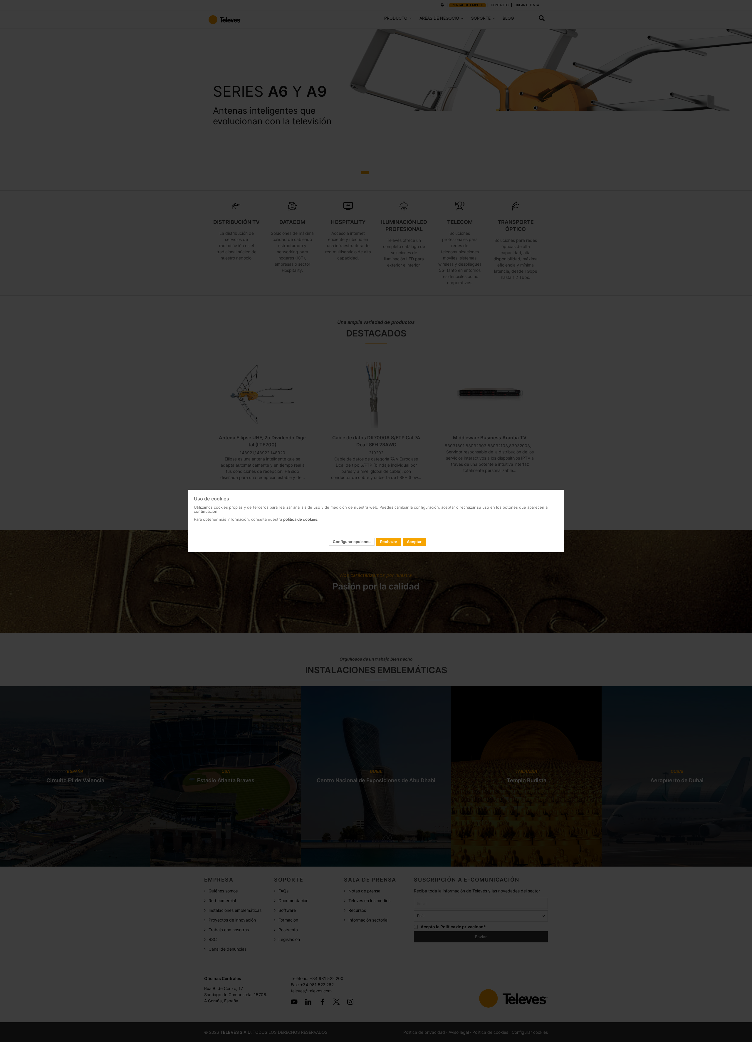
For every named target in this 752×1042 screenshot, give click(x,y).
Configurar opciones (351, 541)
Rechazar (388, 541)
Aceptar (414, 541)
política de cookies (300, 519)
